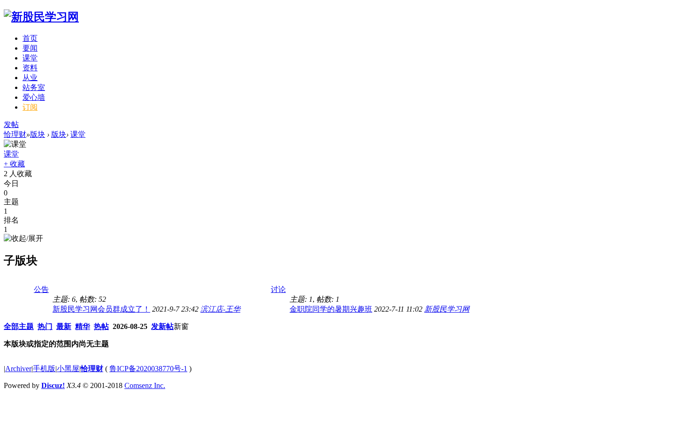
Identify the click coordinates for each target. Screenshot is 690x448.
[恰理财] (41, 17)
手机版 (44, 369)
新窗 (181, 326)
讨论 (278, 289)
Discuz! (53, 385)
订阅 (30, 107)
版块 (37, 134)
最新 (63, 326)
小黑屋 (68, 369)
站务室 (34, 87)
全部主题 (19, 326)
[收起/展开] (23, 239)
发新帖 (162, 326)
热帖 (101, 326)
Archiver (18, 369)
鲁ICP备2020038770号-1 (148, 369)
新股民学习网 (446, 309)
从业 (30, 78)
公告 (41, 289)
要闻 (30, 48)
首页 (30, 38)
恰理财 (15, 134)
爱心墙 (34, 97)
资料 (30, 68)
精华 (82, 326)
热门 (45, 326)
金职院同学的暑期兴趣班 (331, 309)
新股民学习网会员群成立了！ (101, 309)
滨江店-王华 (220, 309)
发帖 (11, 124)
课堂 (30, 58)
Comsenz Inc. (144, 385)
